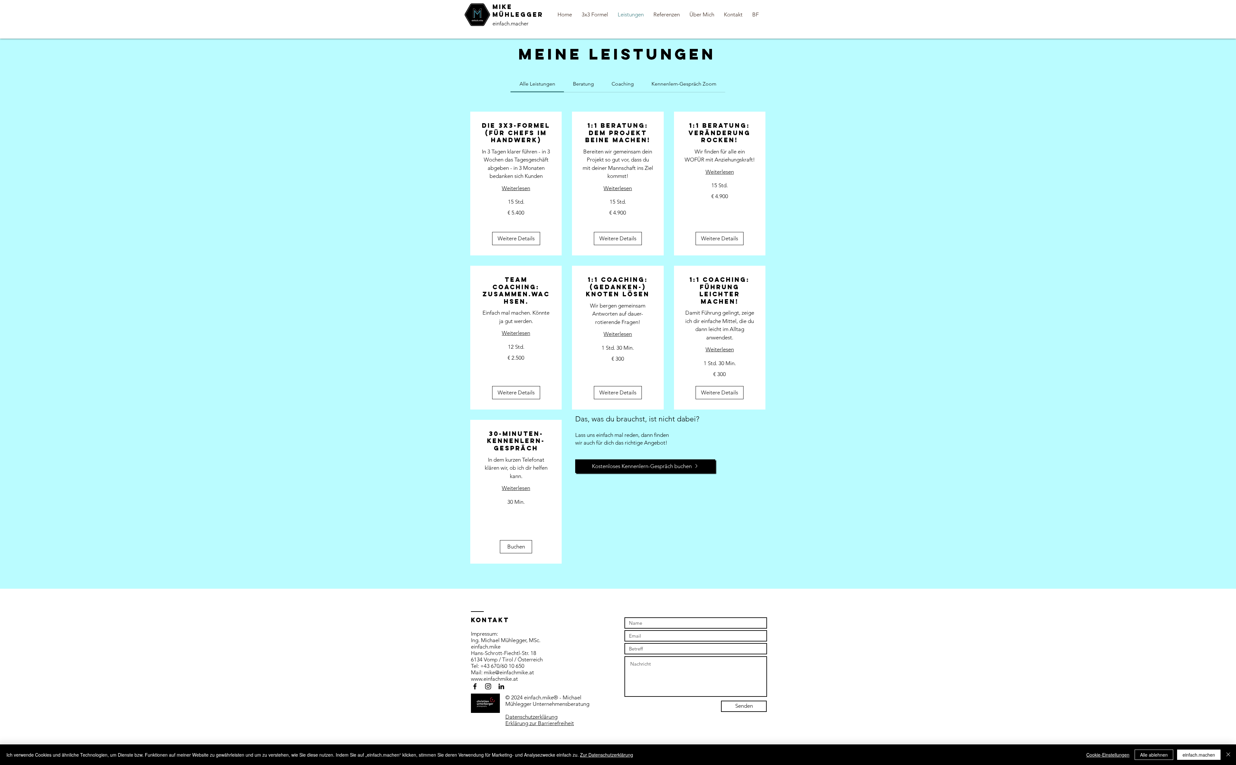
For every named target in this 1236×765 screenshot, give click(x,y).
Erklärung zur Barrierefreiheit (539, 723)
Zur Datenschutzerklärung (606, 754)
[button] (516, 238)
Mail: (477, 672)
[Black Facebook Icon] (475, 686)
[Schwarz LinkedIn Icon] (501, 686)
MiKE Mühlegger (517, 10)
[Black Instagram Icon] (488, 686)
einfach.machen (1199, 754)
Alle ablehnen (1154, 754)
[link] (537, 84)
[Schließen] (1228, 755)
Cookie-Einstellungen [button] (1107, 754)
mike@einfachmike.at (509, 672)
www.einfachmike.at (494, 679)
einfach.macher (510, 23)
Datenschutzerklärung (531, 717)
